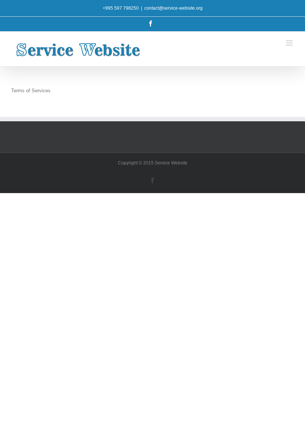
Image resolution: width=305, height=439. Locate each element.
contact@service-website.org (173, 8)
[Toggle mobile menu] (290, 43)
